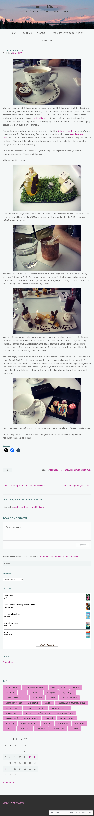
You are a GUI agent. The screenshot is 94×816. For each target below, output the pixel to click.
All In (6, 632)
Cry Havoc (8, 595)
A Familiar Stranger (12, 623)
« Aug (5, 782)
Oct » (11, 782)
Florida (52, 697)
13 (35, 757)
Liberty (48, 702)
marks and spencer (60, 708)
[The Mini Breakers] (88, 618)
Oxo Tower (75, 469)
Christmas (35, 692)
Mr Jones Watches (64, 713)
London (66, 469)
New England (12, 718)
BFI (53, 687)
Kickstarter (33, 702)
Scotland (48, 723)
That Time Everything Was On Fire (19, 604)
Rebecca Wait (8, 598)
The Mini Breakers (12, 614)
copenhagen (67, 692)
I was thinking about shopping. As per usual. (25, 485)
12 (30, 757)
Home (14, 33)
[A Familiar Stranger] (88, 628)
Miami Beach (44, 713)
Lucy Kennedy (8, 616)
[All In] (88, 637)
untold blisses (47, 6)
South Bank (86, 469)
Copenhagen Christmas (16, 697)
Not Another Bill (67, 718)
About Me (27, 33)
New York (49, 718)
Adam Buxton (12, 687)
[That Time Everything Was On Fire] (88, 609)
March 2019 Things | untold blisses (28, 507)
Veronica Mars (57, 728)
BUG (22, 692)
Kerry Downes (9, 607)
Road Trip (10, 723)
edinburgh (37, 697)
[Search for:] (47, 563)
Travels (41, 33)
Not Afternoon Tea (66, 131)
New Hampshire (31, 718)
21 (5, 769)
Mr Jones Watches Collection (68, 33)
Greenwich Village (14, 702)
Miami (29, 713)
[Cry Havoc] (88, 600)
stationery (79, 723)
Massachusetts (12, 713)
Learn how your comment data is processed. (59, 556)
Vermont (41, 728)
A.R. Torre (8, 625)
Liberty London (12, 708)
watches (74, 728)
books (64, 687)
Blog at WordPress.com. (13, 802)
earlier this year (40, 118)
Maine (42, 708)
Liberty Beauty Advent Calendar (71, 702)
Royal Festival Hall (29, 723)
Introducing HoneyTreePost (76, 485)
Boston (76, 687)
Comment (82, 545)
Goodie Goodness (69, 697)
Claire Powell (8, 634)
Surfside (9, 728)
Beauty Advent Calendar (34, 687)
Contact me (47, 41)
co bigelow (51, 692)
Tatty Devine (25, 728)
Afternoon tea (55, 469)
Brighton (10, 692)
